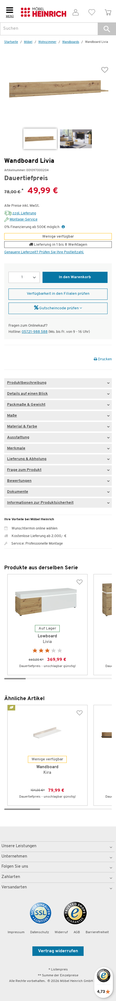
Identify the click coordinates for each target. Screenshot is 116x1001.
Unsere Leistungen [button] (18, 846)
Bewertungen (19, 481)
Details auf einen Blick (27, 394)
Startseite (11, 42)
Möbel (28, 42)
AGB (76, 932)
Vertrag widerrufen (58, 951)
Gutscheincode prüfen (59, 308)
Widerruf (61, 932)
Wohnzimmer (47, 42)
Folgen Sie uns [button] (14, 867)
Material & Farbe (22, 426)
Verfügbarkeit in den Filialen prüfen (58, 294)
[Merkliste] (92, 11)
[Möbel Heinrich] (43, 11)
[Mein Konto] (75, 11)
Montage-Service (23, 219)
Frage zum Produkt (24, 470)
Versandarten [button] (14, 887)
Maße (12, 415)
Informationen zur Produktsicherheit (40, 503)
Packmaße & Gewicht (26, 405)
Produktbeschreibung (26, 383)
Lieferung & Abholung (26, 459)
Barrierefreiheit (97, 932)
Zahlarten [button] (10, 877)
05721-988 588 (35, 332)
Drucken (104, 359)
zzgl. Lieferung (24, 213)
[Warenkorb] (108, 11)
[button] (107, 28)
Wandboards (70, 42)
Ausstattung (18, 437)
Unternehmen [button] (14, 856)
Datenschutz (39, 932)
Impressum (16, 932)
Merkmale (16, 448)
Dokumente (17, 492)
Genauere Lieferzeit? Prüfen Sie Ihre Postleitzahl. (44, 252)
